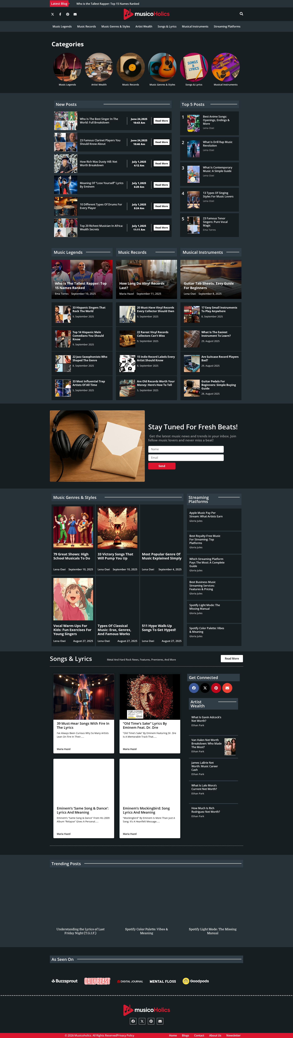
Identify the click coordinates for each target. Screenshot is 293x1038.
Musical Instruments (195, 26)
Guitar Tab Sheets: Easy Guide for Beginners (209, 285)
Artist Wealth (143, 26)
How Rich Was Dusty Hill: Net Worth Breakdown (98, 163)
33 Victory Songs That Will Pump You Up (115, 556)
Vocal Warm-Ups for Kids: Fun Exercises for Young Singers (72, 629)
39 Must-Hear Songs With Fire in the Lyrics (83, 725)
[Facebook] (194, 688)
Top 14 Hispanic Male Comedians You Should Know (88, 335)
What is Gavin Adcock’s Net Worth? (206, 719)
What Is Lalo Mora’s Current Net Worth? (204, 787)
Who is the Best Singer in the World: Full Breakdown (99, 120)
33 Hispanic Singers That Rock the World (89, 309)
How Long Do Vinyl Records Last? (141, 285)
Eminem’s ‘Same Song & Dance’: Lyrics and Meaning (83, 810)
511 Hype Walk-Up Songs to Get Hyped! (159, 627)
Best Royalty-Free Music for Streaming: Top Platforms (204, 539)
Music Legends (62, 26)
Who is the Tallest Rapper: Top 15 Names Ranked (81, 285)
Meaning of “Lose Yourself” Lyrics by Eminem (101, 184)
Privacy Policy (125, 1035)
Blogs (185, 1035)
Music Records (86, 26)
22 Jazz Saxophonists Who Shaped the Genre (90, 358)
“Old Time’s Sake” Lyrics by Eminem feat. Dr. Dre (145, 725)
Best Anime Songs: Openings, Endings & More (216, 120)
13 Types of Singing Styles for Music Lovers (218, 194)
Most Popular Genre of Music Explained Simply (161, 556)
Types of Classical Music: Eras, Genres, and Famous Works (114, 629)
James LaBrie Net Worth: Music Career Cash (204, 766)
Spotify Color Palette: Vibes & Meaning (206, 630)
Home (173, 1035)
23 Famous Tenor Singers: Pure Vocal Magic (215, 221)
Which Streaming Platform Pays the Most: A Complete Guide (206, 562)
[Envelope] (75, 14)
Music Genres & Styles (115, 26)
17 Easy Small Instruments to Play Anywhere (219, 309)
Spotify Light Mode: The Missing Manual (204, 607)
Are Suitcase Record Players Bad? (220, 358)
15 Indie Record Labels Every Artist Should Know (156, 358)
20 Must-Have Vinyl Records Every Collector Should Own (155, 309)
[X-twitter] (52, 14)
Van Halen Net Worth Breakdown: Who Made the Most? (206, 743)
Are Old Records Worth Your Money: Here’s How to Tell (156, 383)
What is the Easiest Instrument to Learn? (216, 334)
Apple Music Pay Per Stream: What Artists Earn (206, 514)
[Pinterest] (67, 14)
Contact (199, 1035)
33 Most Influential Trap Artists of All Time (89, 383)
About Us (215, 1035)
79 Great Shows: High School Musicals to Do (71, 556)
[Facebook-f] (60, 14)
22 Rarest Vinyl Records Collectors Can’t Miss (152, 334)
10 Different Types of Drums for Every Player (101, 206)
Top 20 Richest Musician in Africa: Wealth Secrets (101, 227)
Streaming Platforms (227, 26)
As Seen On (63, 959)
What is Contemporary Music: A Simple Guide (217, 169)
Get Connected (203, 677)
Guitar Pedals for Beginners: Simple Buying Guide (218, 384)
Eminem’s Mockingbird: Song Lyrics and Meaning (146, 810)
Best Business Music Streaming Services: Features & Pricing (202, 585)
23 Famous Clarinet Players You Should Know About (100, 142)
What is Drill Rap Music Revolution (217, 143)
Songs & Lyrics (167, 26)
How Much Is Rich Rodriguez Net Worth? (205, 810)
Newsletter (233, 1035)
